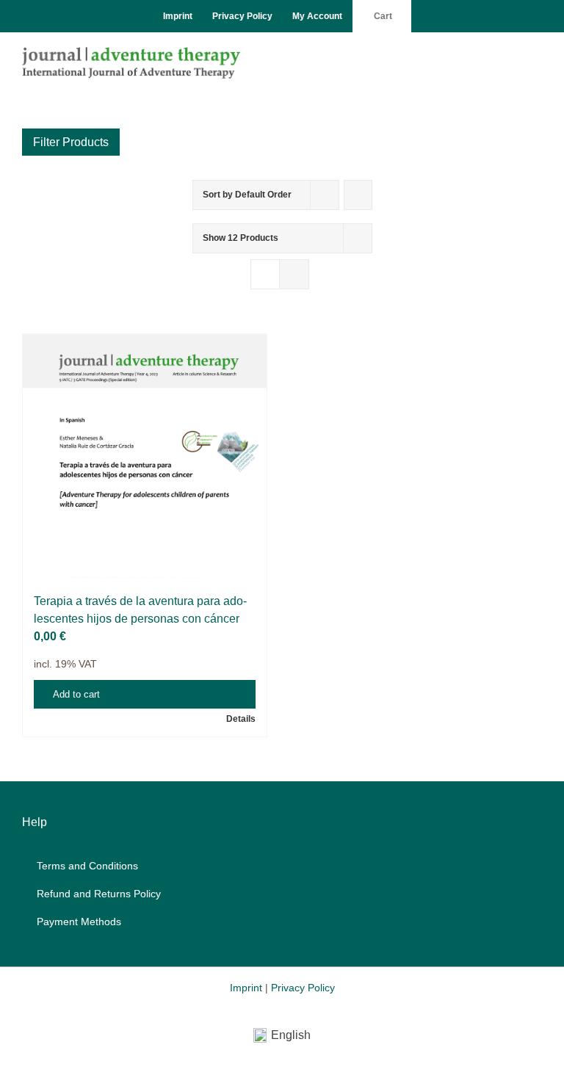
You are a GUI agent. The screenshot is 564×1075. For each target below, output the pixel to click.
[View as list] (294, 274)
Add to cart (76, 694)
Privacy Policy (303, 987)
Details (241, 719)
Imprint (246, 987)
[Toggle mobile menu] (536, 54)
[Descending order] (358, 195)
